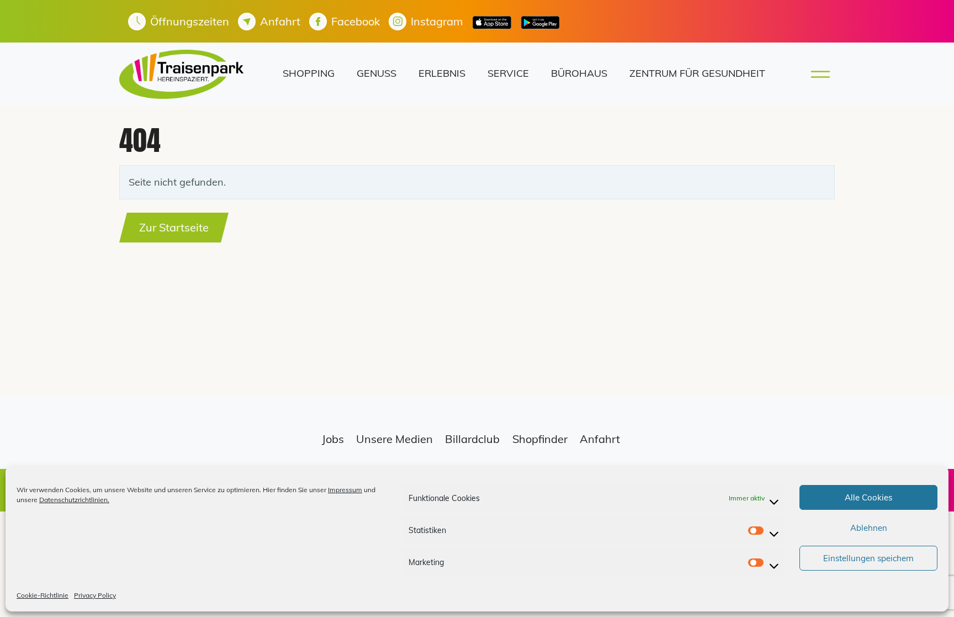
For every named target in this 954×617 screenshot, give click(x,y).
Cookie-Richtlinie (42, 595)
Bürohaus (579, 73)
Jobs (333, 439)
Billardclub (472, 439)
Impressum (345, 490)
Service (508, 73)
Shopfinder (540, 439)
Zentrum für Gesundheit (697, 73)
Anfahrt (600, 439)
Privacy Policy (95, 595)
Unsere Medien (394, 439)
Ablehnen (868, 528)
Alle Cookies (868, 497)
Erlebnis (441, 73)
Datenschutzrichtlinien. (74, 499)
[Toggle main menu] (817, 74)
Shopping (309, 73)
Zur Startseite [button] (174, 227)
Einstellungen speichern (868, 558)
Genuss (376, 73)
